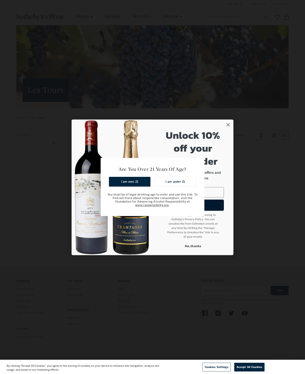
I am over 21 (129, 181)
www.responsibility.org (152, 205)
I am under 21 (175, 181)
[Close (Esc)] (199, 162)
